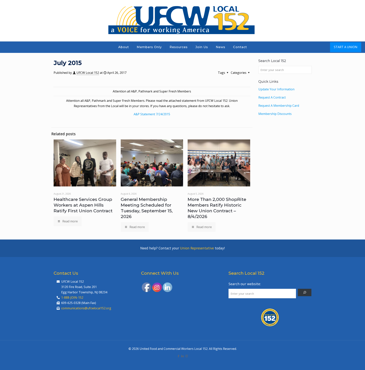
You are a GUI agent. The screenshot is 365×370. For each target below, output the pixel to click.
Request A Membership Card (278, 105)
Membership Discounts (275, 114)
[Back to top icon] (347, 362)
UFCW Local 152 (87, 73)
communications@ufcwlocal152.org (86, 308)
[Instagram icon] (186, 356)
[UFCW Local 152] (182, 20)
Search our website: (245, 284)
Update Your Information (276, 89)
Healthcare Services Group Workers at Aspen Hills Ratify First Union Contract (83, 205)
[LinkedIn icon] (182, 356)
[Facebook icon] (178, 356)
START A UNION (345, 47)
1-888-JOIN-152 (72, 297)
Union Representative (197, 248)
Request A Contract (272, 97)
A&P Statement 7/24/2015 (152, 114)
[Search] (304, 292)
